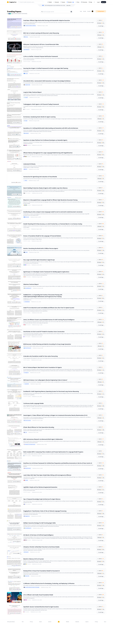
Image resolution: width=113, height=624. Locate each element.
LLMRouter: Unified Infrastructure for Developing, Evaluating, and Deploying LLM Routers (48, 583)
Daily (81, 11)
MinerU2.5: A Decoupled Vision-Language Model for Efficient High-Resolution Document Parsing (50, 200)
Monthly (89, 11)
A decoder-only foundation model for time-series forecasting (40, 356)
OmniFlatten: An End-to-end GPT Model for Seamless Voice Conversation (44, 331)
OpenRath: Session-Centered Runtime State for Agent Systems (41, 607)
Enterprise (84, 2)
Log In (98, 2)
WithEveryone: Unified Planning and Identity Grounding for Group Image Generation (47, 344)
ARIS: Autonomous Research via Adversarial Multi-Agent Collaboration (43, 439)
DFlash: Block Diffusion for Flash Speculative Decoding (38, 427)
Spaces (63, 2)
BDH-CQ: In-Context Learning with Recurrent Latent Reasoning (41, 33)
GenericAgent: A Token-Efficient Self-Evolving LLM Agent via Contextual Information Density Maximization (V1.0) (55, 415)
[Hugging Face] (59, 622)
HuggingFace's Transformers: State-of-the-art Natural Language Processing (44, 511)
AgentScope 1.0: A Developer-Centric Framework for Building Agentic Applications (46, 272)
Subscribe (68, 5)
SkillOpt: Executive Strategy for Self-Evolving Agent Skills (39, 523)
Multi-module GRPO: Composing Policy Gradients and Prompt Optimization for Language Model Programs (53, 452)
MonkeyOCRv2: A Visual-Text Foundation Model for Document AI (41, 571)
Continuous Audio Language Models (33, 403)
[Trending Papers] (92, 11)
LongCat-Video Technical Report (32, 92)
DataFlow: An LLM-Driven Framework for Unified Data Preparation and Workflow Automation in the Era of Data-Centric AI (57, 463)
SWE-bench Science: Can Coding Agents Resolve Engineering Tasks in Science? (45, 380)
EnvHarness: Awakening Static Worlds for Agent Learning (39, 117)
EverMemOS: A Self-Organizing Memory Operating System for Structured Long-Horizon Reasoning (51, 391)
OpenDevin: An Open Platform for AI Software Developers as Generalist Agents (45, 140)
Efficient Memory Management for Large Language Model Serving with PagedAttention (47, 153)
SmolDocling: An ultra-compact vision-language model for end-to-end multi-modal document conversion (53, 212)
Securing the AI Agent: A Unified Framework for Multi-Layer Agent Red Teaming (45, 68)
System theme (12, 621)
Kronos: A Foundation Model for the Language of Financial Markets (42, 236)
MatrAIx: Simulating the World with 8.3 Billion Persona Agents (40, 248)
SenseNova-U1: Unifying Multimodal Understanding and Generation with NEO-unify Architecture (50, 128)
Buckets (71, 2)
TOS (22, 621)
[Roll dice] (71, 12)
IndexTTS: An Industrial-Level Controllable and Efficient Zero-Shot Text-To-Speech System (48, 307)
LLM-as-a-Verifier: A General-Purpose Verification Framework (40, 56)
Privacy (31, 621)
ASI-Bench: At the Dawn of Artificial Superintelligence (38, 535)
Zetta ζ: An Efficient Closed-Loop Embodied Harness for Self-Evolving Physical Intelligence (48, 319)
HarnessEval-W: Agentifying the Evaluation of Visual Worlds (40, 176)
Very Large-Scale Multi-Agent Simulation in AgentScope (39, 260)
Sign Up (103, 2)
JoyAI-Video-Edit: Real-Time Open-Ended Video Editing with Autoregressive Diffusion (47, 475)
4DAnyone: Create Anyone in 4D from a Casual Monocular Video (41, 44)
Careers (49, 621)
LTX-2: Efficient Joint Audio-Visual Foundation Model (38, 595)
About (40, 621)
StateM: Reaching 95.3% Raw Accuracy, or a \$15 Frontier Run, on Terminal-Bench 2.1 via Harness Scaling (52, 224)
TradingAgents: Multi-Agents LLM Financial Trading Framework (41, 104)
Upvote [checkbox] (101, 20)
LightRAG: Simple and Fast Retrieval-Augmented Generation (40, 487)
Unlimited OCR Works (29, 164)
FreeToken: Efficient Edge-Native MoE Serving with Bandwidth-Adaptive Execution (46, 20)
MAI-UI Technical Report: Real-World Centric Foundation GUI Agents (42, 367)
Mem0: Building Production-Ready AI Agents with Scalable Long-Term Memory (45, 188)
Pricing (90, 2)
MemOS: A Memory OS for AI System (33, 559)
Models (50, 2)
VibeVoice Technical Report (31, 284)
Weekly (84, 11)
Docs (78, 2)
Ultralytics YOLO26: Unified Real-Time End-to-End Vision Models (41, 547)
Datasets (57, 2)
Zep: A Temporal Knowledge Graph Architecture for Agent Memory (41, 499)
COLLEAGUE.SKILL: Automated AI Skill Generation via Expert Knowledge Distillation (47, 81)
